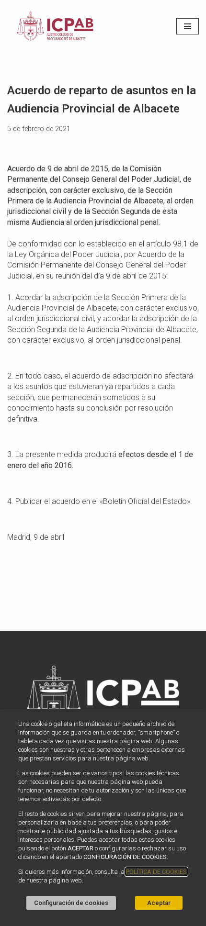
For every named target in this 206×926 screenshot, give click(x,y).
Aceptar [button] (159, 902)
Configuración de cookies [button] (71, 902)
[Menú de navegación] (187, 26)
